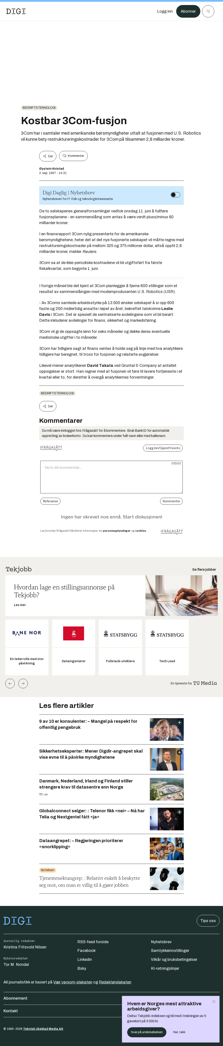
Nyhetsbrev (161, 942)
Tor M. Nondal (16, 964)
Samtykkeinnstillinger (170, 950)
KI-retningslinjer (165, 968)
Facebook (86, 950)
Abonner (188, 11)
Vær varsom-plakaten (72, 982)
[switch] (175, 194)
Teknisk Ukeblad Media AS (43, 1029)
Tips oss (208, 921)
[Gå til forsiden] (16, 11)
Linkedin (84, 959)
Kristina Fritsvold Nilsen (24, 947)
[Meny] (208, 11)
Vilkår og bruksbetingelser (174, 959)
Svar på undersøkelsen (147, 1032)
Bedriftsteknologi (39, 107)
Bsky (81, 968)
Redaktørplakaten (115, 982)
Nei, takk (179, 1032)
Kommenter (76, 155)
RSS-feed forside (92, 942)
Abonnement (15, 998)
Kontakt (10, 1011)
